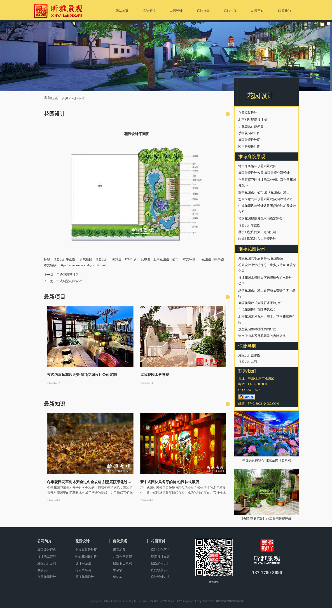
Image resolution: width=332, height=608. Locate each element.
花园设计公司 (247, 361)
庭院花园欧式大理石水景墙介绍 (260, 303)
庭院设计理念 (46, 550)
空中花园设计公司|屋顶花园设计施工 (264, 192)
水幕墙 (117, 570)
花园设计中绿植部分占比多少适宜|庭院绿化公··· (267, 268)
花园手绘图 (83, 570)
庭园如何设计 (160, 563)
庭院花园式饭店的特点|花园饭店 (260, 258)
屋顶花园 (119, 550)
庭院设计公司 (46, 563)
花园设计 (78, 98)
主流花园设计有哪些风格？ (257, 309)
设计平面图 (83, 563)
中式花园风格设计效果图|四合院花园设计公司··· (267, 208)
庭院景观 (120, 541)
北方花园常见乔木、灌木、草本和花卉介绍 (266, 319)
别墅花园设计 (46, 577)
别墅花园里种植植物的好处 (257, 329)
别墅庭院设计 (247, 113)
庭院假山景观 (122, 563)
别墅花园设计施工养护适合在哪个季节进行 (266, 293)
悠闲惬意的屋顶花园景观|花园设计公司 (265, 199)
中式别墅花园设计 (69, 281)
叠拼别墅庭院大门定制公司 (257, 232)
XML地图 (176, 601)
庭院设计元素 (160, 556)
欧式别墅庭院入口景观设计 (257, 239)
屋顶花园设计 (84, 577)
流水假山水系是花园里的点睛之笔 (262, 336)
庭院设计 (43, 570)
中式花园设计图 (86, 556)
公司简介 (44, 541)
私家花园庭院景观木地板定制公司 (262, 218)
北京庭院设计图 (86, 550)
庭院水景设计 (160, 570)
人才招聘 (164, 601)
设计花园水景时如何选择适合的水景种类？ (265, 280)
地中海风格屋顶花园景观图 (257, 166)
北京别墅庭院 (122, 556)
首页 (65, 98)
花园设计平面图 (249, 225)
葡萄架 (117, 577)
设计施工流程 (46, 556)
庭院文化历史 (160, 550)
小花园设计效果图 (251, 126)
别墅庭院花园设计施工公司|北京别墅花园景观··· (267, 182)
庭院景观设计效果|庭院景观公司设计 (264, 173)
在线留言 (153, 601)
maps (186, 601)
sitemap (197, 601)
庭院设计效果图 (249, 355)
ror (191, 601)
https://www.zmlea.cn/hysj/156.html (83, 265)
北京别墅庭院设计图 (252, 119)
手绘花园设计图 (249, 133)
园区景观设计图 (249, 146)
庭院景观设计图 (249, 140)
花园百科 (158, 541)
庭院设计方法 (160, 577)
